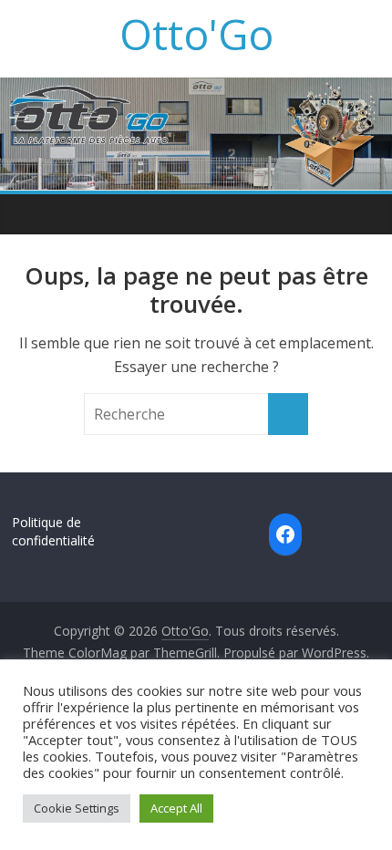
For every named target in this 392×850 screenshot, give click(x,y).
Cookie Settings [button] (76, 808)
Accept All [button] (176, 808)
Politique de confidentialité (53, 531)
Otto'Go (196, 33)
